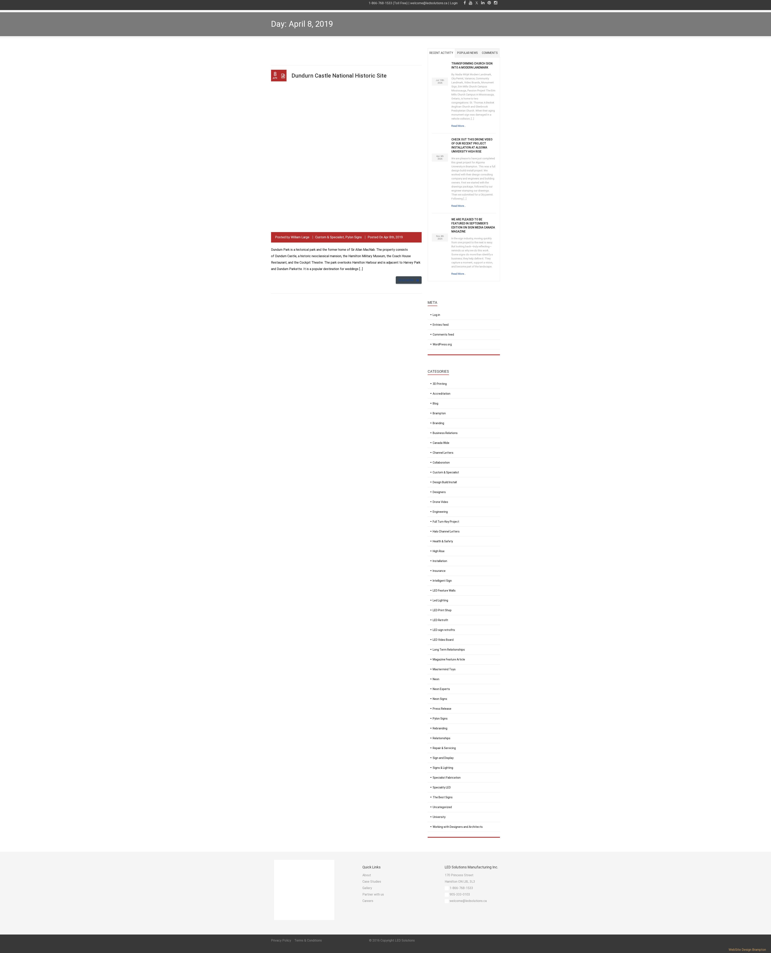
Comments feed (443, 334)
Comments (490, 52)
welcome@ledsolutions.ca (428, 3)
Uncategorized (442, 807)
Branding (438, 423)
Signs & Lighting (443, 767)
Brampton (439, 413)
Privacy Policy (281, 940)
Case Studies (371, 881)
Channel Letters (443, 452)
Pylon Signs (353, 237)
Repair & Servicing (444, 748)
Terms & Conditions (308, 940)
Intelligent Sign (442, 580)
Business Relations (445, 433)
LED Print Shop (442, 610)
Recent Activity (441, 52)
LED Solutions (405, 940)
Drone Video (440, 502)
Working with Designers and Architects (458, 826)
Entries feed (441, 324)
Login (454, 3)
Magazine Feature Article (449, 659)
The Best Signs (443, 797)
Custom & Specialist (329, 237)
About (366, 875)
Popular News (467, 52)
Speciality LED (442, 787)
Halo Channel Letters (446, 531)
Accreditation (441, 393)
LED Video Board (443, 639)
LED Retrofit (440, 620)
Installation (440, 561)
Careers (367, 901)
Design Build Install (445, 482)
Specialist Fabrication (447, 777)
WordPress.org (442, 344)
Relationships (441, 738)
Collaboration (441, 462)
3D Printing (440, 383)
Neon (436, 679)
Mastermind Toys (444, 669)
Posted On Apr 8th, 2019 (385, 237)
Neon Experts (441, 689)
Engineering (440, 511)
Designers (439, 492)
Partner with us (373, 894)
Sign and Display (443, 758)
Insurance (439, 570)
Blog (435, 403)
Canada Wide (441, 442)
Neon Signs (440, 698)
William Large (300, 237)
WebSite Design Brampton (747, 950)
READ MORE (406, 280)
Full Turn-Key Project (446, 521)
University (439, 817)
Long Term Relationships (449, 649)
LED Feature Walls (444, 590)
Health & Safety (443, 541)
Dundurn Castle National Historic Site (339, 75)
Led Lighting (440, 600)
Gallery (367, 888)
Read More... (458, 125)
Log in (436, 314)
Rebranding (440, 728)
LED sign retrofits (444, 630)
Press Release (442, 708)
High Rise (439, 551)
